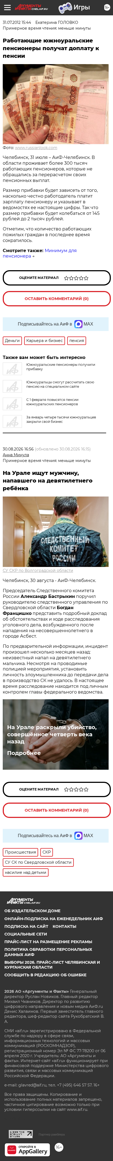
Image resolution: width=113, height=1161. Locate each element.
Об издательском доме (32, 910)
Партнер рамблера (52, 1134)
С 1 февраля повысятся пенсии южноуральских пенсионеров (52, 402)
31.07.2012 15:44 (17, 22)
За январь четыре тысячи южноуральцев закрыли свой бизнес (61, 419)
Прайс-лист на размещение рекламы (48, 941)
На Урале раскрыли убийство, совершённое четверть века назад (52, 734)
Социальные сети (25, 934)
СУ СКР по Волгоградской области (38, 570)
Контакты (64, 926)
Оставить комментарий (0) (57, 298)
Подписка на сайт (26, 926)
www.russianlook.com (36, 147)
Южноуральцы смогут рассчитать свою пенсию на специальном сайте (60, 384)
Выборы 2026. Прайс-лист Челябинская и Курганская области (52, 965)
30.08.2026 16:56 (18, 449)
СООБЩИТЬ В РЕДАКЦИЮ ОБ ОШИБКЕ (45, 974)
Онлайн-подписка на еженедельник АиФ (53, 918)
